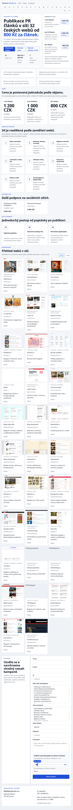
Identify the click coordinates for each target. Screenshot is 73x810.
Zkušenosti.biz (55, 603)
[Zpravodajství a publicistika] (51, 709)
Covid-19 (30, 315)
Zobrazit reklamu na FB (33, 49)
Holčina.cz (30, 353)
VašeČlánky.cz (55, 568)
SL (61, 7)
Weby (25, 3)
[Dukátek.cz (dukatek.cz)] (51, 699)
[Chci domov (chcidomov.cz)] (51, 691)
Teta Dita (53, 529)
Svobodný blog (32, 531)
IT (35, 7)
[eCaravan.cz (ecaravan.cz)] (51, 701)
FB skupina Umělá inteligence (10, 204)
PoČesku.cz (7, 494)
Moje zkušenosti (32, 424)
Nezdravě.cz (31, 459)
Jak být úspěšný (56, 353)
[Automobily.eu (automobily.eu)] (51, 689)
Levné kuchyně (55, 387)
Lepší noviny (31, 389)
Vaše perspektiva (33, 568)
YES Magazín (31, 603)
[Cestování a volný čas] (51, 721)
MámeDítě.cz (55, 424)
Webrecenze (7, 603)
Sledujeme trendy (56, 494)
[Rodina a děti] (51, 717)
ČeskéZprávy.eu (32, 639)
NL (39, 7)
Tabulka (68, 255)
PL (14, 7)
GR (56, 7)
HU (27, 7)
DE (18, 7)
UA (69, 7)
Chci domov (54, 277)
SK (69, 10)
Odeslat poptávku (51, 776)
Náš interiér (54, 459)
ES (31, 7)
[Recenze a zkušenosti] (51, 713)
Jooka (5, 387)
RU (65, 10)
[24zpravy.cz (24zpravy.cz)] (51, 687)
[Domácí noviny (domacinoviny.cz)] (51, 697)
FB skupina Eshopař (34, 203)
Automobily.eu (32, 277)
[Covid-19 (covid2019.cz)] (51, 695)
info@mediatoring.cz (44, 803)
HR (65, 7)
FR (22, 7)
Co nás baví (7, 314)
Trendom (6, 566)
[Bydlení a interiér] (51, 719)
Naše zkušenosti (9, 459)
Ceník (19, 3)
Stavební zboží (8, 529)
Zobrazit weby (20, 49)
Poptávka (31, 3)
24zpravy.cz (7, 279)
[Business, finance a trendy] (51, 715)
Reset (36, 771)
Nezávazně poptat (9, 49)
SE (52, 7)
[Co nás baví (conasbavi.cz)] (51, 693)
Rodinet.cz (30, 494)
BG (44, 7)
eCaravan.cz (7, 638)
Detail (5, 291)
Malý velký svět (8, 424)
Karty (61, 255)
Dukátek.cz (7, 353)
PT (48, 7)
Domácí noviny (55, 315)
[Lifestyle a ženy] (51, 711)
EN (9, 7)
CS (5, 7)
